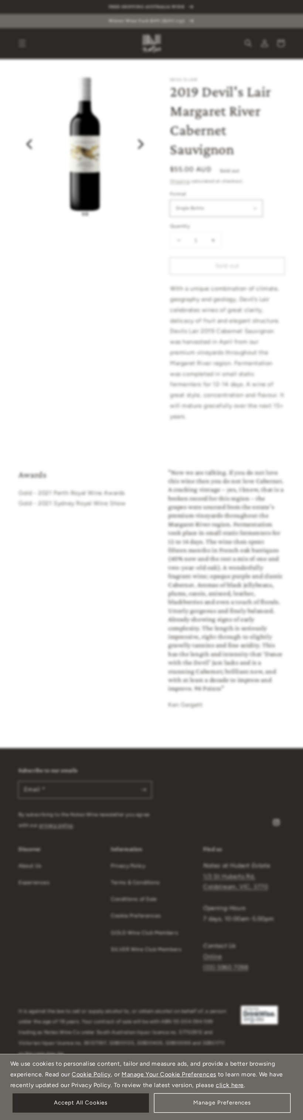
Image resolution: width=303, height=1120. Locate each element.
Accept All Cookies (81, 1102)
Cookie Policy (91, 1074)
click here (230, 1085)
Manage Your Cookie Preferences (169, 1074)
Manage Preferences (222, 1102)
